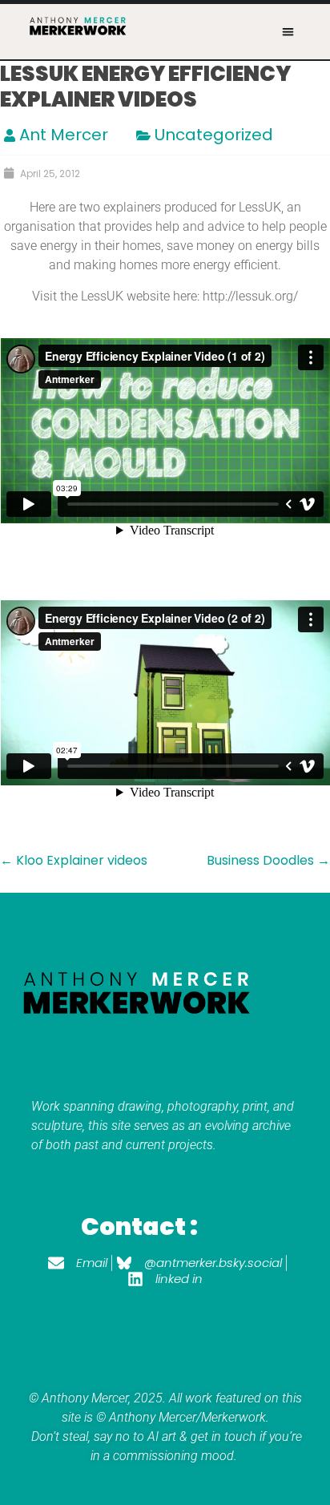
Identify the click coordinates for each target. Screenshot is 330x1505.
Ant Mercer (63, 134)
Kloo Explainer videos (73, 860)
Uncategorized (214, 134)
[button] (288, 31)
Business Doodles (268, 860)
